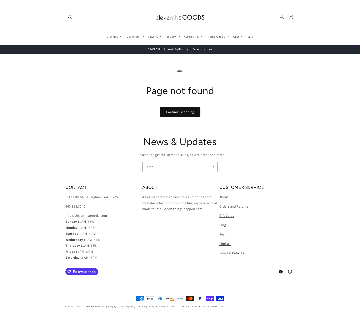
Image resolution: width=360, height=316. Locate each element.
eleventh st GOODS (84, 306)
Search (224, 234)
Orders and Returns (234, 206)
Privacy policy (147, 306)
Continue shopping (180, 112)
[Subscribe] (212, 167)
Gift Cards (226, 215)
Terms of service (167, 306)
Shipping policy (189, 306)
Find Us (225, 243)
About (224, 197)
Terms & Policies (231, 253)
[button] (70, 17)
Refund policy (127, 306)
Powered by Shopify (105, 306)
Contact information (213, 306)
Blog (222, 225)
